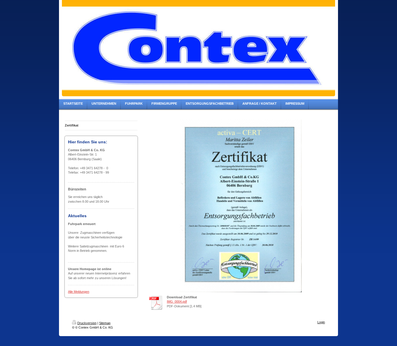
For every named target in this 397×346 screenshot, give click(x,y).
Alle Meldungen (78, 291)
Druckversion (86, 323)
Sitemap (104, 323)
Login (321, 322)
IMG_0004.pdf (177, 301)
